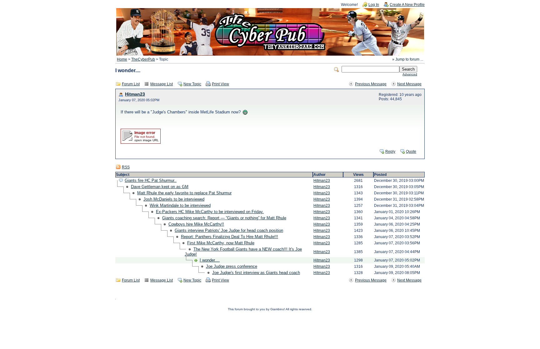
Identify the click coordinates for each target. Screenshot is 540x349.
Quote (411, 151)
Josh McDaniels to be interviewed (173, 199)
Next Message (409, 84)
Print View (220, 84)
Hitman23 (135, 94)
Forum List (131, 84)
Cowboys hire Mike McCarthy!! (196, 224)
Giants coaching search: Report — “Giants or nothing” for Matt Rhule (224, 218)
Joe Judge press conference (231, 266)
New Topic (192, 84)
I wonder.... (210, 260)
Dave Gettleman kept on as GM (159, 186)
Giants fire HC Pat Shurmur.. (151, 180)
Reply (390, 151)
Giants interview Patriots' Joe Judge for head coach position (229, 230)
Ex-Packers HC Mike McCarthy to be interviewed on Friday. (210, 211)
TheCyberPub (143, 59)
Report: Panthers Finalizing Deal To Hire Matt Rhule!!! (229, 236)
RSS (126, 167)
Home (122, 59)
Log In (373, 4)
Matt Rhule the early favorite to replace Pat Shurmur (184, 193)
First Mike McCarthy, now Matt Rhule (220, 243)
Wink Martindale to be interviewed (180, 205)
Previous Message (371, 84)
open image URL (146, 140)
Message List (161, 84)
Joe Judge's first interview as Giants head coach (256, 272)
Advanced (409, 74)
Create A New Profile (407, 4)
